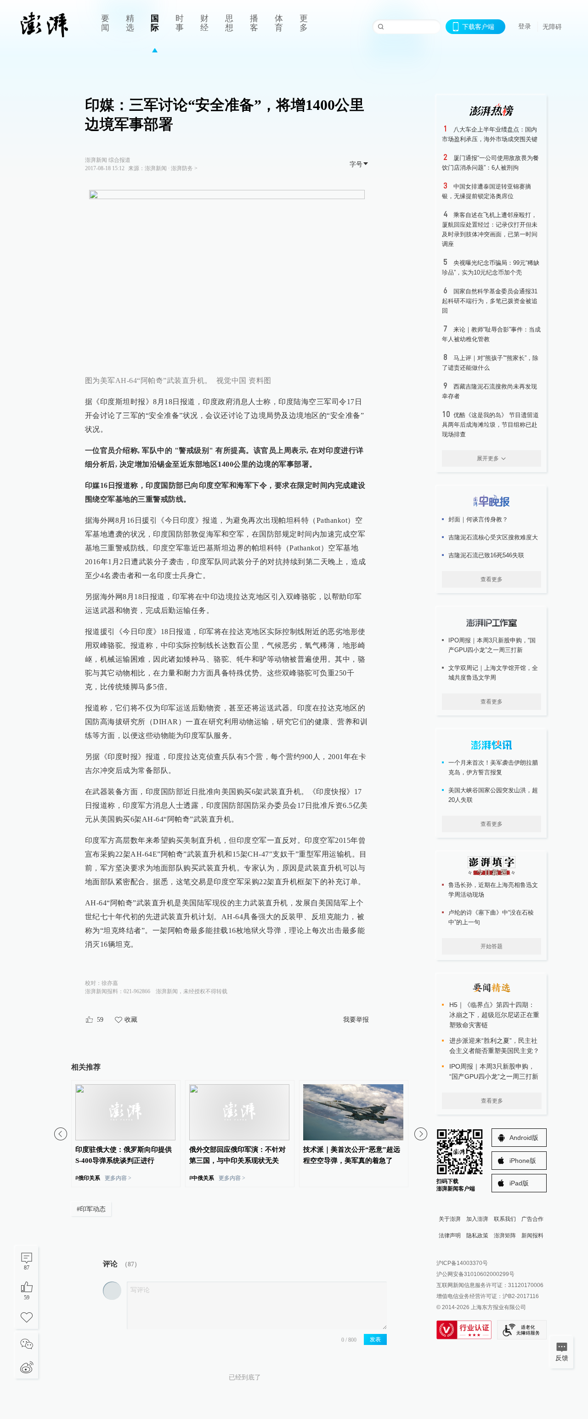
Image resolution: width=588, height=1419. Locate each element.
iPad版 (519, 1183)
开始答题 (492, 946)
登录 (524, 26)
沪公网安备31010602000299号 (475, 1274)
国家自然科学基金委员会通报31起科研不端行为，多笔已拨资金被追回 (489, 301)
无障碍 (552, 26)
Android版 (523, 1137)
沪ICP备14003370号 (462, 1263)
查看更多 (492, 579)
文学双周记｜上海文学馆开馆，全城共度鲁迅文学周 (493, 672)
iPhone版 (522, 1160)
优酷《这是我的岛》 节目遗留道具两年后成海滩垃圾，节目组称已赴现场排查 (490, 425)
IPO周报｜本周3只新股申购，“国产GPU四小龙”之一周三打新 (492, 645)
